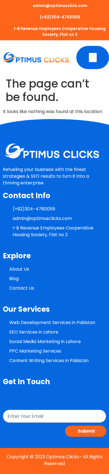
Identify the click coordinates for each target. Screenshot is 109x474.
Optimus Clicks (62, 457)
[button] (93, 57)
